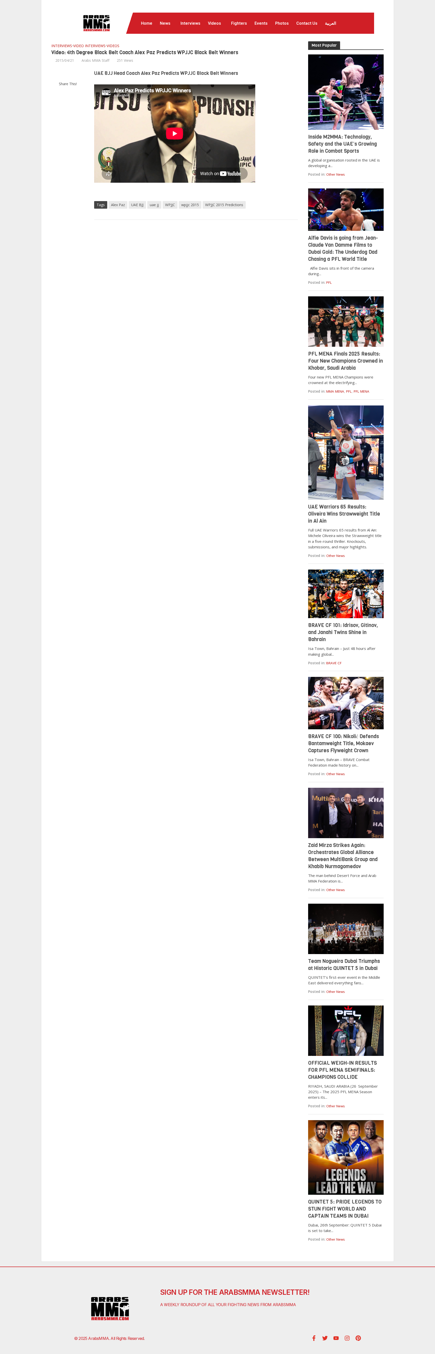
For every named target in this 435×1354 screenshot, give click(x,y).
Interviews (190, 23)
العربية (330, 23)
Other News (335, 174)
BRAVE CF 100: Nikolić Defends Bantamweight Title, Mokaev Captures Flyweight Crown (343, 743)
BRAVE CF (334, 663)
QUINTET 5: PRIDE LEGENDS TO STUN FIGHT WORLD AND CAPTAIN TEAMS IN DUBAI (345, 1209)
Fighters (239, 23)
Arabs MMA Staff (95, 60)
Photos (282, 23)
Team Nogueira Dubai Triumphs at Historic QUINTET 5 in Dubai (344, 965)
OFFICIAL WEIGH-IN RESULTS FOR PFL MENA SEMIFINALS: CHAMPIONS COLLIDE (342, 1070)
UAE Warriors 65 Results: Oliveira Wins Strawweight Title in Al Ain (344, 513)
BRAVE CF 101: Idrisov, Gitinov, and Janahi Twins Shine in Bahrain (343, 632)
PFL (329, 282)
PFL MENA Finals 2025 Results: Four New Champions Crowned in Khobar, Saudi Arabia (345, 361)
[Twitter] (325, 1338)
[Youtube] (336, 1338)
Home (146, 23)
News (165, 23)
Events (261, 23)
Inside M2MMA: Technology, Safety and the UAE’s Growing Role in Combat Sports (342, 144)
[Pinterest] (358, 1338)
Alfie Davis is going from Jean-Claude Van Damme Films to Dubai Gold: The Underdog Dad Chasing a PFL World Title (343, 249)
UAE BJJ (137, 204)
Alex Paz (118, 204)
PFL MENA (361, 391)
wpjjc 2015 (190, 204)
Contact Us (306, 23)
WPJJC (170, 204)
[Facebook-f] (314, 1338)
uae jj (154, 204)
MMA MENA (335, 391)
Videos (214, 23)
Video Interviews (89, 45)
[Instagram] (347, 1338)
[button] (166, 23)
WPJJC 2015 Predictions (224, 204)
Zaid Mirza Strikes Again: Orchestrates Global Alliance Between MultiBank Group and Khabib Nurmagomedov (343, 856)
